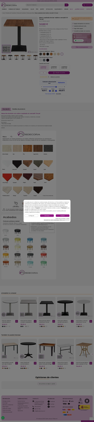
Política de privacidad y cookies (62, 218)
